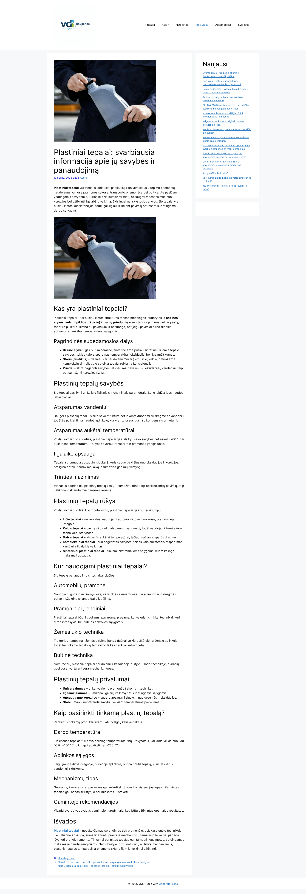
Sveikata (243, 24)
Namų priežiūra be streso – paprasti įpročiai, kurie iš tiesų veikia (95, 865)
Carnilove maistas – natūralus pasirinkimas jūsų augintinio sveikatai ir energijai (103, 862)
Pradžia (150, 24)
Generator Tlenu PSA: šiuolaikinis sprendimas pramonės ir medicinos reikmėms (222, 165)
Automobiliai (223, 24)
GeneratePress (168, 883)
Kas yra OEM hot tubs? (215, 173)
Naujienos (182, 24)
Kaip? (165, 24)
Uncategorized (66, 858)
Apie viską (202, 24)
